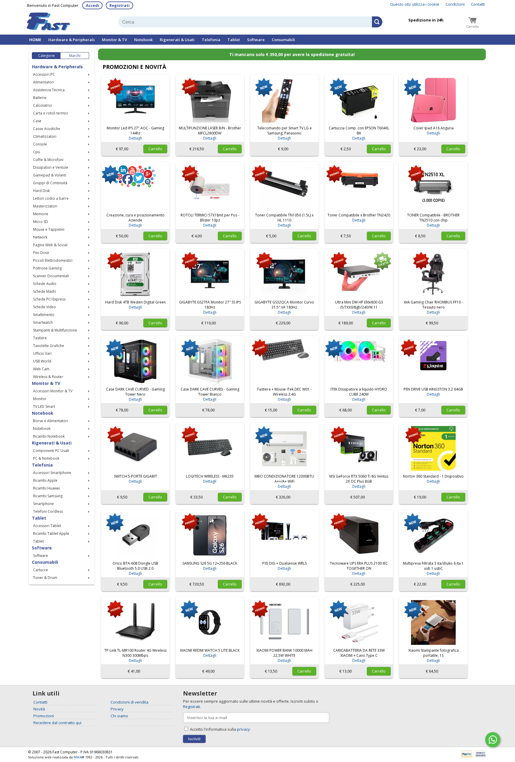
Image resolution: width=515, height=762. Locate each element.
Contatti (478, 4)
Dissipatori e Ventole (50, 167)
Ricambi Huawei (46, 488)
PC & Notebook (46, 458)
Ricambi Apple (45, 480)
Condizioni (455, 4)
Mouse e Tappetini (48, 229)
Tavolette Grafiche (48, 345)
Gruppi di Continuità (50, 182)
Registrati (119, 5)
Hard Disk (41, 190)
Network (40, 237)
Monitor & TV (114, 39)
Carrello (155, 148)
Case (37, 120)
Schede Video (44, 306)
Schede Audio (44, 283)
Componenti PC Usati (51, 450)
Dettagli (135, 138)
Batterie (39, 97)
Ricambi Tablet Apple (51, 533)
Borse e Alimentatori (50, 420)
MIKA (78, 757)
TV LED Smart (44, 406)
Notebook (143, 39)
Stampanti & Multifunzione (55, 330)
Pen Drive (41, 252)
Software (256, 39)
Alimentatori (43, 82)
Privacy (117, 709)
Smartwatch (43, 322)
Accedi (92, 5)
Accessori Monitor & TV (52, 391)
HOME (35, 39)
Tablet (233, 39)
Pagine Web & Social (50, 244)
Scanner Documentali (51, 275)
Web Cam (41, 368)
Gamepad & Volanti (49, 175)
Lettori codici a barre (51, 198)
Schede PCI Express (49, 299)
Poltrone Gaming (47, 268)
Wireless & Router (48, 376)
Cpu (36, 151)
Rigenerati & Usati (177, 39)
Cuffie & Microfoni (48, 159)
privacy (243, 729)
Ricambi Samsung (48, 495)
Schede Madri (44, 291)
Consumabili (283, 39)
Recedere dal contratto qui (57, 722)
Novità (39, 709)
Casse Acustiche (46, 128)
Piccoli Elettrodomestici (52, 260)
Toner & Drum (45, 577)
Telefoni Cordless (48, 511)
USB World (42, 361)
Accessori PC (44, 74)
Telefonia (211, 39)
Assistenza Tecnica (49, 89)
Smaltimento (43, 314)
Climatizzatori (44, 136)
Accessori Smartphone (52, 472)
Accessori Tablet (47, 525)
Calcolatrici (42, 105)
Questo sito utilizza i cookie (414, 4)
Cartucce (40, 569)
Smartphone (43, 503)
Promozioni (43, 715)
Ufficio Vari (42, 353)
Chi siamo (119, 715)
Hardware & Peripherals (71, 39)
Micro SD (40, 221)
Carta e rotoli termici (50, 113)
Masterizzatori (45, 206)
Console (40, 144)
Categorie (46, 55)
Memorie (40, 213)
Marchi (74, 55)
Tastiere (40, 337)
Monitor (39, 398)
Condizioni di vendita (129, 702)
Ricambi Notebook (49, 436)
